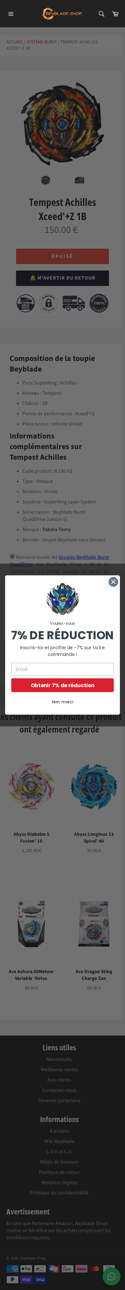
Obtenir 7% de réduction (63, 685)
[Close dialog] (113, 581)
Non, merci (62, 702)
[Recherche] (101, 14)
